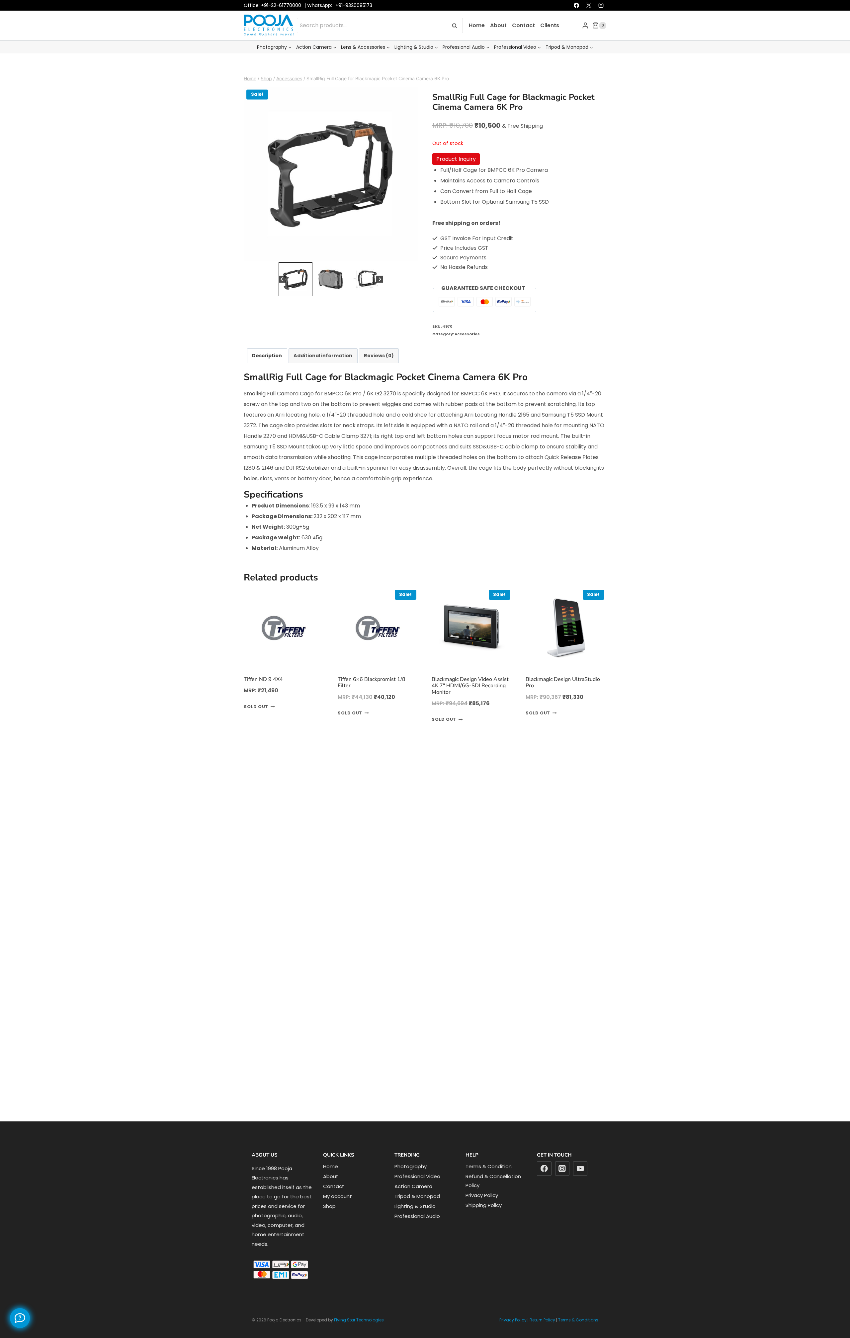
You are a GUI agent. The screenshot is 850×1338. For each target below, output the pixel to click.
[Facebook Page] (20, 1318)
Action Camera (413, 1200)
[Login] (585, 39)
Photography (410, 1180)
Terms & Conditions (578, 1334)
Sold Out (256, 720)
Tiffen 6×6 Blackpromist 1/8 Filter (371, 696)
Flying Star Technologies (359, 1334)
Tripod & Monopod (417, 1210)
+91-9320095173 (353, 19)
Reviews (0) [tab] (379, 369)
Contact (523, 39)
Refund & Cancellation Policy (493, 1195)
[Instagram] (601, 19)
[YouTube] (580, 1182)
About (498, 39)
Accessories (467, 348)
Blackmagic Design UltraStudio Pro (563, 696)
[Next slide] (379, 293)
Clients (549, 39)
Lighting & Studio (415, 1220)
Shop (329, 1220)
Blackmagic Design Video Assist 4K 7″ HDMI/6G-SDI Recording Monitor (470, 699)
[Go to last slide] (282, 293)
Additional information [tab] (323, 369)
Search (456, 39)
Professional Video (417, 1190)
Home (477, 39)
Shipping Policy (484, 1219)
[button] (295, 293)
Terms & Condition (489, 1180)
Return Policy (542, 1334)
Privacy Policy (482, 1209)
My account (337, 1210)
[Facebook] (576, 19)
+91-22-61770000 (281, 19)
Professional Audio (417, 1230)
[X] (588, 19)
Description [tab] (267, 369)
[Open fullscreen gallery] (411, 268)
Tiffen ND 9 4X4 (263, 693)
